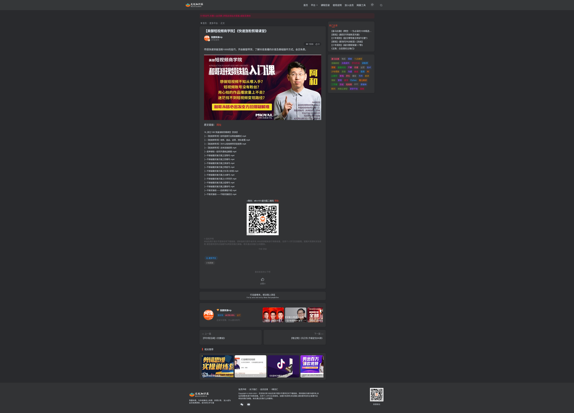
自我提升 (345, 62)
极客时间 (342, 67)
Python (353, 80)
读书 (346, 80)
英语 (344, 71)
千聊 (350, 67)
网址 (219, 124)
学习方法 (356, 62)
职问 (333, 88)
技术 (369, 67)
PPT (356, 84)
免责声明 (242, 389)
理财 (333, 80)
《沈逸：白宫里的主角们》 (342, 48)
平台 (313, 5)
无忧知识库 (263, 393)
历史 (342, 84)
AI (368, 71)
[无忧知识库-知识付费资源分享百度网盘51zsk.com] (194, 5)
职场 (342, 75)
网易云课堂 (343, 88)
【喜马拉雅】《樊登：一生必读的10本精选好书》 (353, 30)
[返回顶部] (568, 404)
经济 (367, 75)
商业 (356, 71)
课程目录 (325, 5)
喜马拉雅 (335, 58)
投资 (363, 71)
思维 (362, 88)
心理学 (334, 75)
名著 (356, 67)
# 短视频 (209, 263)
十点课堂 (358, 58)
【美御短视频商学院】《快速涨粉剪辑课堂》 (236, 30)
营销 (333, 67)
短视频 (349, 84)
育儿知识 (363, 80)
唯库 (344, 58)
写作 (361, 75)
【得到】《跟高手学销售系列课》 (345, 34)
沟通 (350, 71)
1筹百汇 (274, 389)
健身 (354, 75)
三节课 (334, 84)
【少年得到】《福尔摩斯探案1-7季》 (347, 44)
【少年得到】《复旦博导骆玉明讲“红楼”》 (349, 37)
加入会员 (349, 5)
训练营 (365, 62)
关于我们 (253, 389)
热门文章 (333, 25)
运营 (363, 67)
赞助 (276, 200)
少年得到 (335, 71)
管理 (340, 80)
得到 (350, 58)
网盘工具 (361, 5)
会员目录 (264, 389)
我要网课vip (217, 37)
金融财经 (335, 62)
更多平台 (213, 22)
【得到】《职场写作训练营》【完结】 (347, 41)
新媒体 (364, 84)
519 (221, 315)
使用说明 (337, 5)
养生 (348, 75)
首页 (305, 5)
